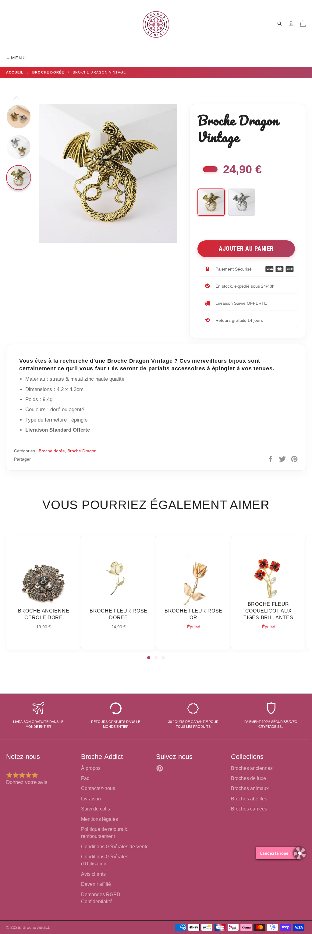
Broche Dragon (82, 450)
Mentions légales (99, 819)
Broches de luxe (248, 778)
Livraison (91, 798)
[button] (148, 658)
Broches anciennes (252, 768)
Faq (85, 778)
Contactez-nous (98, 788)
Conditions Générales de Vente (115, 846)
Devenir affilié (96, 884)
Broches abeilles (249, 798)
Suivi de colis (95, 808)
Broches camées (249, 808)
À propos (91, 768)
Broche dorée (52, 450)
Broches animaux (250, 788)
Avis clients (93, 874)
